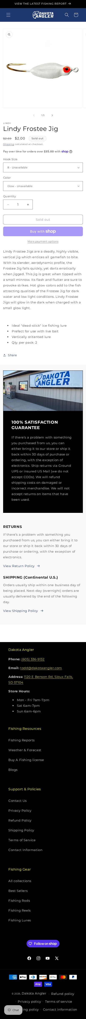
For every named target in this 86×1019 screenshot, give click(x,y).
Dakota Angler (34, 993)
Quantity (9, 196)
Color (7, 177)
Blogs (13, 770)
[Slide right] (52, 115)
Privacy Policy (19, 811)
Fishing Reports (21, 740)
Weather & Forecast (24, 750)
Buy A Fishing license (26, 760)
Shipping (8, 144)
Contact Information (25, 850)
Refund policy (62, 994)
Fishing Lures (19, 920)
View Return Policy (19, 566)
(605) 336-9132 (32, 659)
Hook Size (10, 159)
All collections (19, 881)
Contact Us (17, 801)
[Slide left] (33, 115)
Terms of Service (22, 840)
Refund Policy (20, 820)
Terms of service (58, 1002)
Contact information (60, 1009)
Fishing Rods (19, 901)
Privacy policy (29, 1002)
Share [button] (12, 355)
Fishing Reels (19, 910)
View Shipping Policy (20, 611)
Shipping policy (26, 1009)
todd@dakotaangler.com (41, 668)
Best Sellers (18, 891)
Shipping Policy (21, 830)
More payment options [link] (43, 241)
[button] (8, 14)
